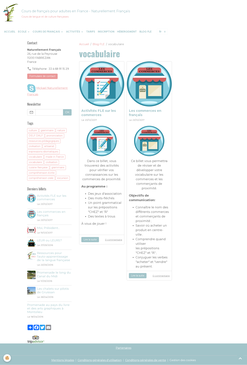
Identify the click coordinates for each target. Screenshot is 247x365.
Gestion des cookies (183, 360)
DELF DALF (36, 135)
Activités (73, 31)
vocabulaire (35, 156)
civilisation (34, 146)
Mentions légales (62, 360)
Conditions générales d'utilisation (100, 360)
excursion (62, 178)
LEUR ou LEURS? (49, 240)
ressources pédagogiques (44, 140)
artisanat (49, 146)
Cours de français (47, 31)
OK (67, 112)
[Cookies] (7, 358)
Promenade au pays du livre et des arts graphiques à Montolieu (48, 308)
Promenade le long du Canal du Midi (54, 274)
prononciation (55, 135)
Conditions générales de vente (145, 360)
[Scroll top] (240, 358)
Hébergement (127, 31)
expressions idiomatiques (43, 151)
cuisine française (38, 167)
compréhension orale (41, 178)
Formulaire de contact (42, 76)
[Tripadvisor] (35, 339)
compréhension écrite (42, 172)
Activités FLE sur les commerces (98, 113)
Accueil (9, 31)
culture (33, 130)
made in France (55, 156)
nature (61, 130)
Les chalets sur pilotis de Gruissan (53, 290)
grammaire (47, 130)
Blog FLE (145, 31)
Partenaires (123, 348)
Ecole (22, 31)
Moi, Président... (48, 228)
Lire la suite (90, 239)
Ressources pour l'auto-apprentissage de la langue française (53, 256)
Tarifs (90, 31)
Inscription (106, 31)
